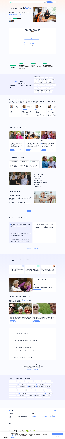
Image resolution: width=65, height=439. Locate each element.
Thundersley (42, 90)
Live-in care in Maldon (49, 391)
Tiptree (46, 90)
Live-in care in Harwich (28, 388)
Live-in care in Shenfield (39, 386)
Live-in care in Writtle (12, 395)
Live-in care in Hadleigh (49, 382)
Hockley (39, 85)
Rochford (53, 87)
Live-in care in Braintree (36, 388)
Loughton (35, 87)
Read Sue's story (12, 321)
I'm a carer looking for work (32, 46)
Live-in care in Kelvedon (13, 397)
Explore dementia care (37, 289)
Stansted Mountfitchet (36, 90)
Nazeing (42, 87)
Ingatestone (43, 85)
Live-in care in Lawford (41, 391)
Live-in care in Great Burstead (13, 393)
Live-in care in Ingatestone (20, 395)
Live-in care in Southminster (22, 384)
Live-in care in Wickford (48, 384)
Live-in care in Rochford (31, 397)
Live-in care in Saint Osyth (39, 384)
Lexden (54, 85)
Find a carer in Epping (13, 14)
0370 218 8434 (19, 415)
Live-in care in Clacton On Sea (23, 386)
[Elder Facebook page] (46, 410)
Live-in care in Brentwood (13, 384)
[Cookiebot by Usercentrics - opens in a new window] (6, 437)
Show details (13, 437)
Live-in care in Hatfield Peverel (41, 382)
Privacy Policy (14, 435)
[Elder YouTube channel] (50, 410)
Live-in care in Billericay (39, 397)
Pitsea (45, 87)
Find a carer (29, 248)
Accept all (57, 433)
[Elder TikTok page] (49, 410)
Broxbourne (35, 79)
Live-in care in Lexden (47, 386)
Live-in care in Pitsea (32, 382)
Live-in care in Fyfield (20, 388)
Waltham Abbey (50, 90)
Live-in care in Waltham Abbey (22, 397)
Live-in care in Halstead (29, 395)
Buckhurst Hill (40, 79)
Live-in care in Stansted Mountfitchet (23, 391)
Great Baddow (40, 82)
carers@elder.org (44, 416)
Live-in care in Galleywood (30, 384)
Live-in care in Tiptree (13, 388)
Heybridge (35, 85)
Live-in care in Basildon (31, 386)
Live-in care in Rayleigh (33, 391)
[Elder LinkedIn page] (52, 410)
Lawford (51, 85)
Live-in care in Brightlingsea (13, 386)
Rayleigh (49, 87)
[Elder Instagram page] (47, 410)
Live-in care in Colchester (32, 393)
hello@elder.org (34, 416)
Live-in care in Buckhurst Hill (24, 382)
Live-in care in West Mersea (13, 391)
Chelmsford (44, 79)
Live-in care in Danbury (47, 397)
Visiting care (32, 43)
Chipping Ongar (53, 79)
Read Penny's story (36, 321)
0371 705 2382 (19, 14)
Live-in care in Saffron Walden (23, 393)
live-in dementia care (25, 300)
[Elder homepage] (12, 2)
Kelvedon (47, 85)
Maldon (39, 87)
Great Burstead (45, 82)
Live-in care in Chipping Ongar (46, 395)
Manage (57, 436)
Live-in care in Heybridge (48, 393)
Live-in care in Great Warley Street (14, 382)
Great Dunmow (50, 82)
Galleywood (35, 82)
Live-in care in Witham (44, 388)
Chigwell (48, 79)
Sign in (55, 410)
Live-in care (31, 38)
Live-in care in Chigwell (40, 393)
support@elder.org (52, 416)
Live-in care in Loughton (37, 395)
